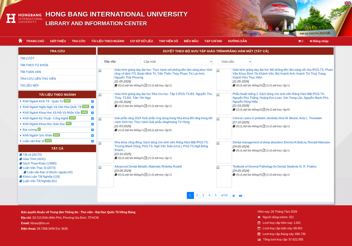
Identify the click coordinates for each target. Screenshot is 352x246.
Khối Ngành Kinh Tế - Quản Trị (46, 101)
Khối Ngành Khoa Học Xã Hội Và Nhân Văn (55, 112)
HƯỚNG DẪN (237, 41)
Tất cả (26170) (32, 154)
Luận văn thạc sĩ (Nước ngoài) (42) (49, 172)
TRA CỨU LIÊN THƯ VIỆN (38, 78)
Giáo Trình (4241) (34, 159)
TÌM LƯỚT (27, 58)
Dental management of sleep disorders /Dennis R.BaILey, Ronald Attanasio (281, 142)
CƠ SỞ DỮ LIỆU (141, 41)
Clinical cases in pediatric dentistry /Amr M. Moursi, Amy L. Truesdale (277, 118)
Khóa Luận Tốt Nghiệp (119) (41, 176)
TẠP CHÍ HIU (213, 41)
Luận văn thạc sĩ (37, 141)
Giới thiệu (58, 41)
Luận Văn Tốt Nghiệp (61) (39, 181)
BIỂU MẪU (191, 41)
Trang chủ (35, 41)
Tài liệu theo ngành (107, 41)
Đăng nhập (320, 41)
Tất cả (57, 148)
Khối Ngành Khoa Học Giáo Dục (47, 124)
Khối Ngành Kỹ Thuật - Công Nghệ (49, 118)
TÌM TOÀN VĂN (30, 72)
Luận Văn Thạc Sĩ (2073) (39, 167)
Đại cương (31, 129)
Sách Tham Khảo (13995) (39, 163)
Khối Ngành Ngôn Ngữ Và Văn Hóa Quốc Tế (55, 107)
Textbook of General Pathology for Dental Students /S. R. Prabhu (274, 166)
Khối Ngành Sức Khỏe (41, 135)
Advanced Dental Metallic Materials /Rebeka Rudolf (148, 166)
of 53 (224, 195)
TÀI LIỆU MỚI (29, 85)
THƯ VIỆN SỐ (168, 41)
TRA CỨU (78, 41)
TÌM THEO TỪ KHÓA (34, 65)
